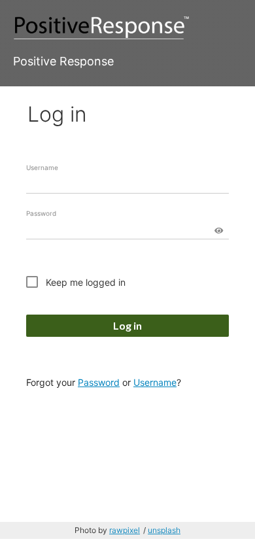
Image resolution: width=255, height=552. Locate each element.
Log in (127, 325)
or (126, 382)
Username (42, 167)
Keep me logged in (86, 282)
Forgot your (50, 382)
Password (41, 213)
